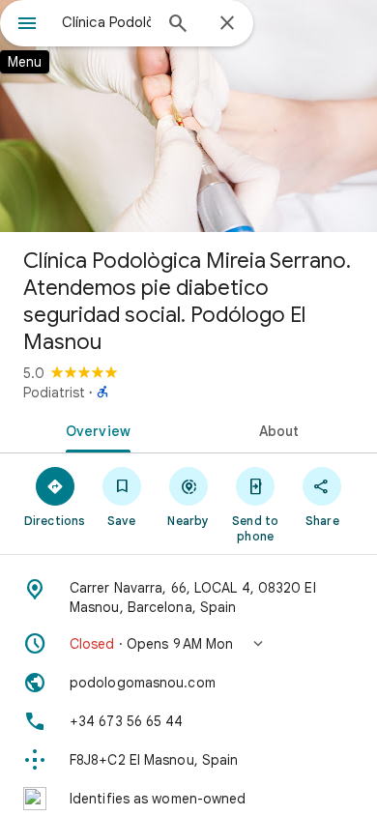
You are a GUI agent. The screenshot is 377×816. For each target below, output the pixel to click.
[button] (188, 644)
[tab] (94, 429)
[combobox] (106, 22)
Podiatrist (54, 392)
